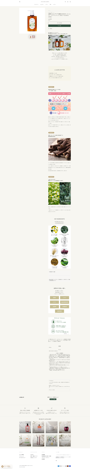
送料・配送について (33, 456)
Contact (31, 454)
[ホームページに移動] (45, 2)
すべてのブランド (22, 457)
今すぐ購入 (59, 25)
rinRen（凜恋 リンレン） (51, 12)
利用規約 (43, 459)
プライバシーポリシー (46, 457)
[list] (45, 411)
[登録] (70, 455)
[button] (20, 2)
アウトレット (21, 456)
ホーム (49, 10)
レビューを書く (53, 399)
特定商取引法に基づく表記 (46, 456)
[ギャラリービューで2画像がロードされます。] (33, 36)
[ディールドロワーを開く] (65, 2)
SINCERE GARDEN (24, 465)
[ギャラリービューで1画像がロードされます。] (30, 36)
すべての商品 (21, 454)
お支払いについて (33, 457)
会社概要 (43, 454)
